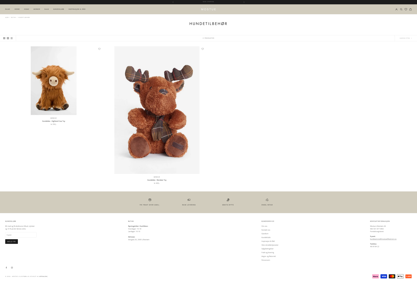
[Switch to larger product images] (4, 38)
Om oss (264, 226)
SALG (46, 9)
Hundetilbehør (24, 17)
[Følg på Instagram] (12, 268)
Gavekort (264, 233)
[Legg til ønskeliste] (99, 49)
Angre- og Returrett (268, 256)
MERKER (37, 9)
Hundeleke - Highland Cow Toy (53, 121)
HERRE (17, 9)
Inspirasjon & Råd (268, 241)
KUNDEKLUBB (58, 9)
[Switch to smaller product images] (8, 38)
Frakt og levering (267, 252)
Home (26, 9)
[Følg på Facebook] (6, 268)
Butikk (13, 17)
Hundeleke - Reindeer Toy (156, 180)
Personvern (265, 260)
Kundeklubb (266, 237)
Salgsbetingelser (267, 249)
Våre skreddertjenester (269, 245)
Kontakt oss (265, 230)
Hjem (7, 17)
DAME (7, 9)
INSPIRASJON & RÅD (77, 9)
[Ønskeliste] (406, 9)
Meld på (11, 241)
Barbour (53, 118)
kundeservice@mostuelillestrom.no (383, 239)
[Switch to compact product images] (12, 38)
